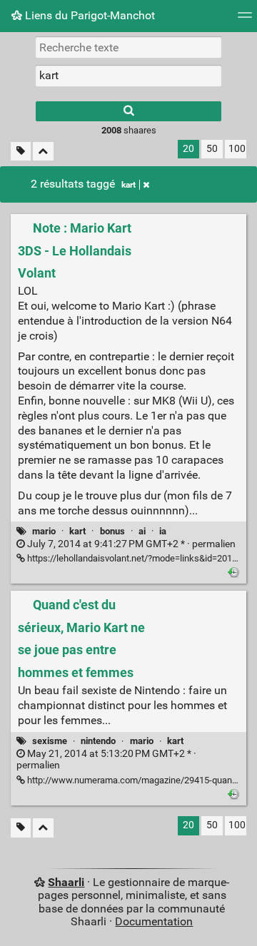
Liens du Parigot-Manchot (88, 15)
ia (162, 531)
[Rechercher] (128, 111)
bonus (112, 531)
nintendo (98, 741)
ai (142, 531)
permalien (130, 544)
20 (188, 149)
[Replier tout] (43, 151)
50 (212, 149)
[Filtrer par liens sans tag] (21, 151)
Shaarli (66, 882)
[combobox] (128, 75)
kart (128, 185)
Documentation (154, 921)
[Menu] (245, 20)
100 (237, 149)
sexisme (49, 741)
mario (44, 531)
